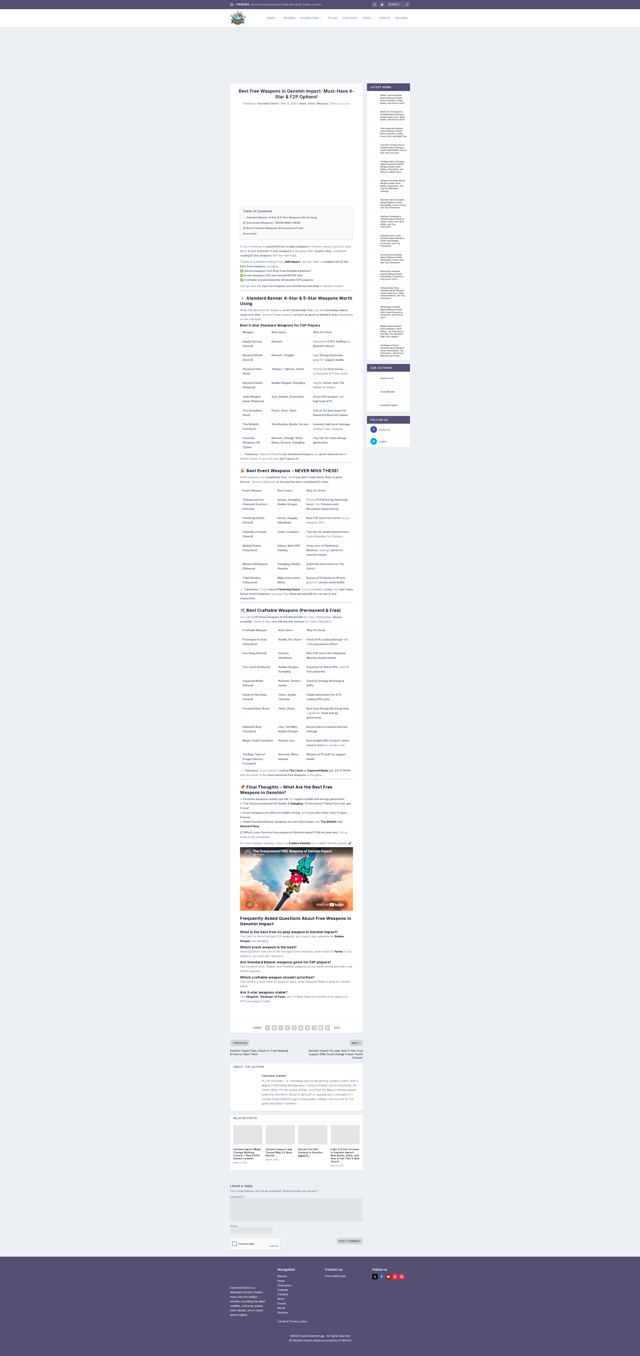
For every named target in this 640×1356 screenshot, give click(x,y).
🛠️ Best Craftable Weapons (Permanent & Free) (273, 228)
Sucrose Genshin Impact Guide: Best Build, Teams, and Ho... (287, 4)
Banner (289, 18)
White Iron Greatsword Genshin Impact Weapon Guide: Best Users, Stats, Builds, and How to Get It (392, 115)
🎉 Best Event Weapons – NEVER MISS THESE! (272, 222)
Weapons (322, 103)
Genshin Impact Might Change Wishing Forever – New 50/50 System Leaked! (247, 1154)
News (271, 18)
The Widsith (328, 821)
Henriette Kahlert (268, 103)
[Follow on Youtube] (388, 1276)
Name (234, 1226)
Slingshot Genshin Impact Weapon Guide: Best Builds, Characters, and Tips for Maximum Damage (392, 185)
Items (366, 18)
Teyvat (333, 18)
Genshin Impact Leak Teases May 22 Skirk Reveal (279, 1152)
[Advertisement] (320, 51)
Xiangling (296, 803)
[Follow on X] (375, 1276)
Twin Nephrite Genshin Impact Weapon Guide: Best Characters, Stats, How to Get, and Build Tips (393, 132)
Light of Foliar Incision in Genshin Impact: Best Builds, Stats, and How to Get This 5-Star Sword (345, 1155)
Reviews (401, 18)
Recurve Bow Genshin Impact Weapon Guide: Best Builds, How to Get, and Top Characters (392, 259)
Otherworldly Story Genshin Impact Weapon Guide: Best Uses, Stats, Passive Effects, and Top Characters (392, 293)
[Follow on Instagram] (401, 1276)
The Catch (296, 770)
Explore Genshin (299, 843)
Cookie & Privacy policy (292, 1321)
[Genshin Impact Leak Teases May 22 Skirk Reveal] (280, 1134)
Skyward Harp (249, 826)
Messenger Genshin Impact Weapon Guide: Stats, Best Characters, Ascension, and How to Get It (391, 312)
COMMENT (237, 1197)
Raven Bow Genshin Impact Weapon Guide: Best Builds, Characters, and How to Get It (392, 275)
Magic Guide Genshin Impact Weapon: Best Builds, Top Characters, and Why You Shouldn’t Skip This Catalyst (392, 331)
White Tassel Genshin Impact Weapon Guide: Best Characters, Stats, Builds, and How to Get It (392, 99)
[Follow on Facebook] (381, 1276)
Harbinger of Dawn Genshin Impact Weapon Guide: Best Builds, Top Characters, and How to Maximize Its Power (392, 350)
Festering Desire (289, 589)
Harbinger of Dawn (272, 996)
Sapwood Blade (317, 770)
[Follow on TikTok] (395, 1276)
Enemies (283, 1290)
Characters (309, 18)
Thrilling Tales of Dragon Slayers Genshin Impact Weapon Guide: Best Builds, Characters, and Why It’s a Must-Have (392, 166)
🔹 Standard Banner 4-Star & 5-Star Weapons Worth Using (280, 217)
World (281, 1308)
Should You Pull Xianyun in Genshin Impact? (310, 1152)
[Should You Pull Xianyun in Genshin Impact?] (312, 1134)
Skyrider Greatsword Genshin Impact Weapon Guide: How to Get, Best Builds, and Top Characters (392, 221)
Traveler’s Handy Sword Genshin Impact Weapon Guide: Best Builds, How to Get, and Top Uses (393, 149)
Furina (338, 951)
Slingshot (252, 996)
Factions (350, 18)
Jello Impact (292, 261)
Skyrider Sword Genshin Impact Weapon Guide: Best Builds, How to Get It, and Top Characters (393, 203)
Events (384, 18)
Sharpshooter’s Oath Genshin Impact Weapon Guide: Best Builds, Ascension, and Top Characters (392, 240)
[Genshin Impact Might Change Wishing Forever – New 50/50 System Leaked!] (247, 1134)
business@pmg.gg (335, 1275)
